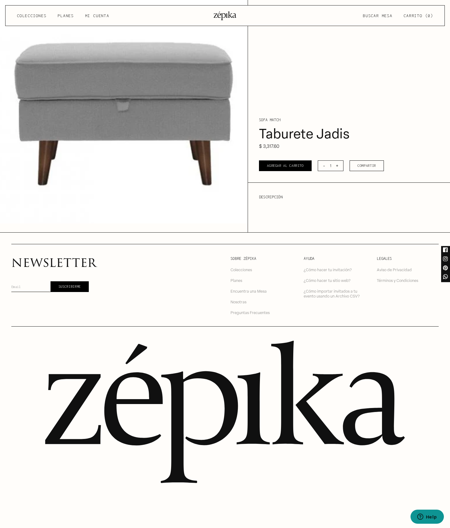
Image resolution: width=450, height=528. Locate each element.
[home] (225, 15)
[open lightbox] (124, 111)
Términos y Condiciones (397, 280)
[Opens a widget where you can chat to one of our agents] (427, 517)
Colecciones (31, 15)
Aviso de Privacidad (394, 269)
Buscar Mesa (377, 15)
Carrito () (418, 15)
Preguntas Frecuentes (250, 312)
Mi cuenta (97, 15)
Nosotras (238, 301)
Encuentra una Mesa (249, 291)
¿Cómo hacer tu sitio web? (327, 280)
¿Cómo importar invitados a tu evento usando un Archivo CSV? (332, 293)
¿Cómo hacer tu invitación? (328, 269)
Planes (66, 15)
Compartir (367, 165)
